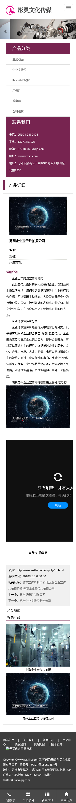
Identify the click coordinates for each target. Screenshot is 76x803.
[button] (5, 29)
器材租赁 (18, 111)
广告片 (16, 90)
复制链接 (44, 759)
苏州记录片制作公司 (32, 594)
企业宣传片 (19, 69)
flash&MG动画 (21, 80)
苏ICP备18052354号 (44, 764)
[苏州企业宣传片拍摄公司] (38, 693)
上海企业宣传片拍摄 (38, 669)
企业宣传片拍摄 (33, 382)
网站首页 (8, 740)
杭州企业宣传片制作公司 (35, 600)
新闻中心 (48, 740)
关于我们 (28, 740)
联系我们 (20, 744)
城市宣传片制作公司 (35, 582)
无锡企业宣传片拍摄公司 (39, 588)
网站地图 (40, 744)
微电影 (16, 101)
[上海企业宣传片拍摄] (38, 645)
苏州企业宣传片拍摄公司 (38, 718)
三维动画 (18, 59)
